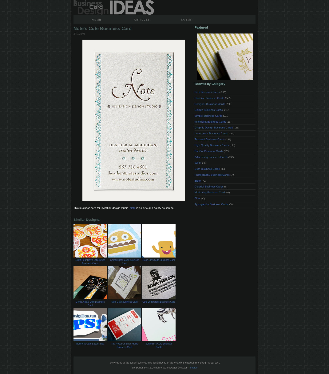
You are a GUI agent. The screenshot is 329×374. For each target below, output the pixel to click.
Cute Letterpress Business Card (158, 302)
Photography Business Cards (215, 174)
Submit (187, 19)
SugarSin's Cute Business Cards (158, 345)
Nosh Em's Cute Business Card (159, 260)
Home (96, 19)
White (200, 162)
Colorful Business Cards (211, 186)
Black (200, 180)
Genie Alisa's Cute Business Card (90, 304)
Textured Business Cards (213, 139)
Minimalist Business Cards (213, 121)
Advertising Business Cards (214, 157)
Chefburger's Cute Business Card (124, 262)
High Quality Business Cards (215, 145)
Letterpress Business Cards (214, 133)
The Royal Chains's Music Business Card (124, 345)
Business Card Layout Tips (90, 343)
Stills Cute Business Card (124, 302)
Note (133, 207)
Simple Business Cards (211, 115)
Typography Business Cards (214, 204)
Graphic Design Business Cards (217, 127)
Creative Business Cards (213, 98)
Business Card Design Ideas (113, 7)
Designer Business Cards (213, 103)
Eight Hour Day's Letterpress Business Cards (90, 262)
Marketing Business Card (212, 192)
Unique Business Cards (212, 109)
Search (193, 367)
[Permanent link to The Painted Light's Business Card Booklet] (225, 57)
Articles (142, 19)
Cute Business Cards (210, 168)
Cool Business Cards (210, 92)
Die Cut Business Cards (212, 151)
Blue (200, 198)
